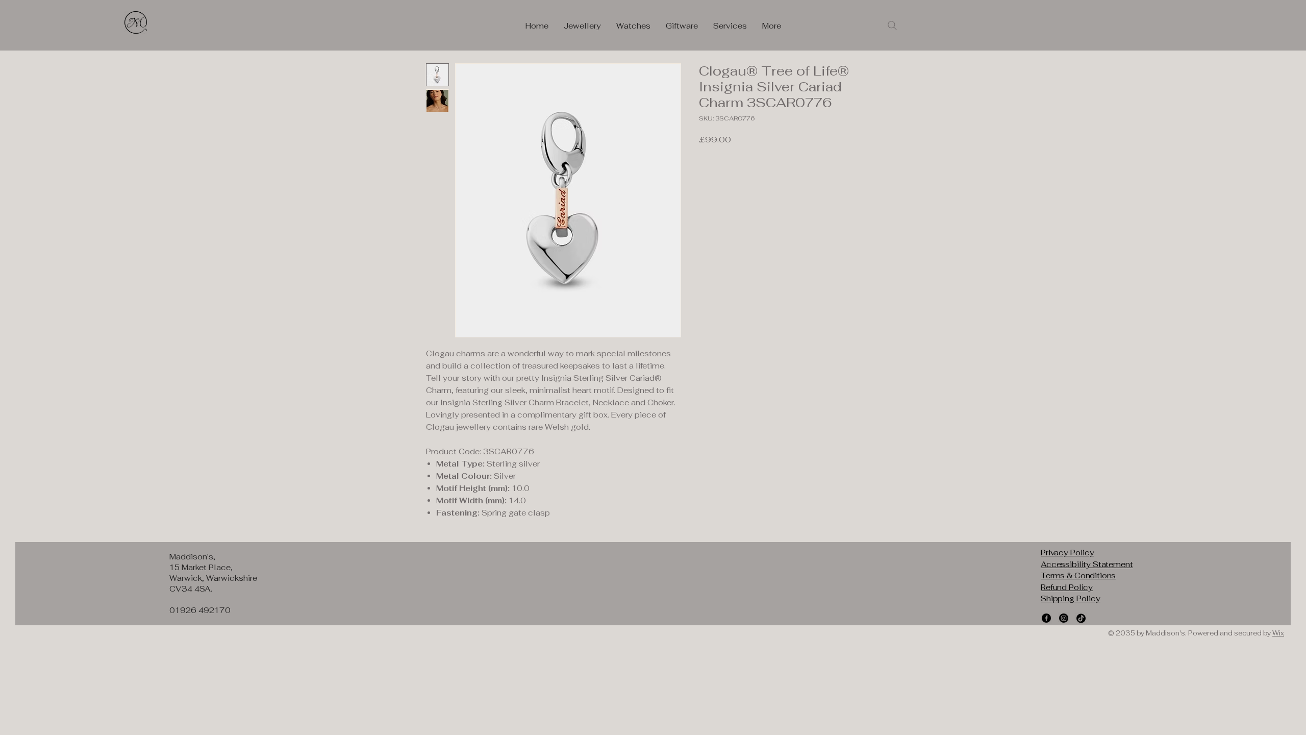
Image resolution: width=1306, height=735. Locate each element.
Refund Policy (1067, 587)
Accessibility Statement (1087, 564)
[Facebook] (1046, 618)
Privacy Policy (1067, 552)
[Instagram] (1063, 618)
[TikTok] (1081, 618)
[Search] (892, 25)
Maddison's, (192, 556)
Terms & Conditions (1078, 575)
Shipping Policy (1070, 598)
